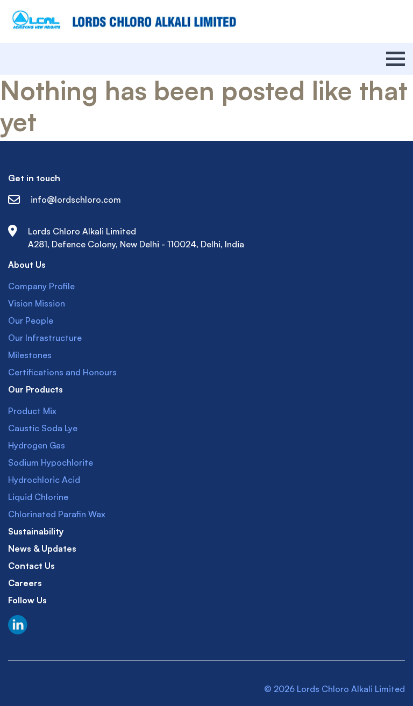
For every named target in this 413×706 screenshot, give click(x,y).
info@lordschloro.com (76, 199)
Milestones (30, 355)
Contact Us (31, 565)
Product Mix (32, 410)
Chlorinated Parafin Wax (56, 514)
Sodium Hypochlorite (50, 462)
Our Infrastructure (45, 337)
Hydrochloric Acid (44, 479)
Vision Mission (36, 303)
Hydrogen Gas (36, 445)
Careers (25, 582)
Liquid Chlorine (38, 496)
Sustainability (35, 531)
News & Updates (42, 548)
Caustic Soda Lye (42, 428)
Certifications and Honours (62, 372)
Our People (30, 320)
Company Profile (41, 286)
